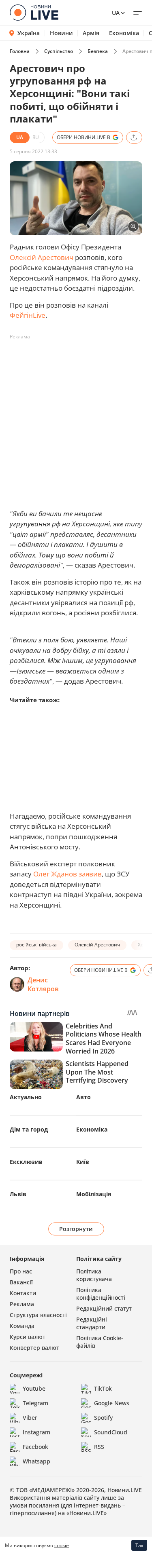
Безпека (98, 51)
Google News (111, 1403)
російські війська (36, 944)
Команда (22, 1326)
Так (139, 1545)
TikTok (103, 1388)
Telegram (35, 1403)
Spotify (103, 1417)
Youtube (34, 1388)
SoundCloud (110, 1432)
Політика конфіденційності (100, 1293)
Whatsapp (36, 1461)
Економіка (124, 33)
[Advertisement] (76, 419)
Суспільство (58, 51)
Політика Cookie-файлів (99, 1341)
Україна (28, 33)
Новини (61, 33)
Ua (116, 13)
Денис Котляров (43, 984)
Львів (18, 1194)
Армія (91, 33)
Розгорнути (76, 1229)
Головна (20, 51)
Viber (30, 1417)
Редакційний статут (104, 1308)
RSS (99, 1447)
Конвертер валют (34, 1347)
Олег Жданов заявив (67, 873)
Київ (82, 1162)
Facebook (35, 1447)
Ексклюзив (26, 1162)
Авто (83, 1097)
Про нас (21, 1271)
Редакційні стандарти (91, 1323)
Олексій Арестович (42, 257)
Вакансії (21, 1282)
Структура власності (38, 1315)
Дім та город (29, 1129)
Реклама (22, 1304)
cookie (61, 1545)
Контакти (23, 1293)
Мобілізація (93, 1194)
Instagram (36, 1432)
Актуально (26, 1097)
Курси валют (27, 1337)
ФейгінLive (27, 315)
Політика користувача (94, 1275)
